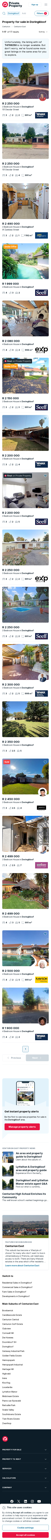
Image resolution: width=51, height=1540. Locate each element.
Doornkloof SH (9, 1342)
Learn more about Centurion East (22, 1265)
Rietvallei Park (8, 1405)
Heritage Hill (8, 1369)
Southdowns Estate (11, 1414)
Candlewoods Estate (12, 1315)
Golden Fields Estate (12, 1355)
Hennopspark (8, 1360)
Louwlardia (7, 1387)
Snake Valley (8, 1410)
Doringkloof (7, 1346)
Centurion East (20, 27)
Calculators (9, 1478)
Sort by (42, 32)
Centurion (6, 27)
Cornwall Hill (8, 1333)
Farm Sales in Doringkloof (14, 1292)
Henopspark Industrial (12, 1364)
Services (6, 1469)
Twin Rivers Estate (11, 1419)
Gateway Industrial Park (13, 1351)
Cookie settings (25, 1527)
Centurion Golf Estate (12, 1324)
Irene (4, 1378)
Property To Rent (11, 1459)
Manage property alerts (22, 1126)
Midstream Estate (10, 1396)
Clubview (6, 1328)
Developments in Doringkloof (16, 1296)
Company (7, 1487)
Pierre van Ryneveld (11, 1401)
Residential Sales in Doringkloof (17, 1283)
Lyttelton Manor (9, 1392)
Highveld (6, 1373)
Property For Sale (11, 1450)
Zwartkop (6, 1423)
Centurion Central (10, 1319)
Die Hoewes (7, 1337)
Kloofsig (6, 1382)
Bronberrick (7, 1310)
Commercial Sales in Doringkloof (17, 1287)
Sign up (34, 5)
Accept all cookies (25, 1535)
